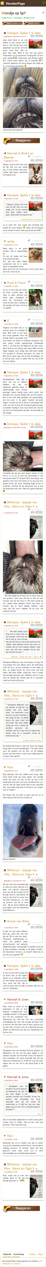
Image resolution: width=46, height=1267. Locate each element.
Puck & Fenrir (16, 282)
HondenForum (7, 17)
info (40, 1261)
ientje (11, 241)
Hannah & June (17, 999)
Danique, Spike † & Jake (24, 33)
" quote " (39, 36)
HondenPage (15, 3)
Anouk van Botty (18, 921)
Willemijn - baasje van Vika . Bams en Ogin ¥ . (20, 504)
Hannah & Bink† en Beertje (31, 219)
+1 (32, 1002)
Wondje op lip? (29, 17)
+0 (32, 36)
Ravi (10, 767)
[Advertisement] (23, 1234)
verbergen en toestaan (11, 1263)
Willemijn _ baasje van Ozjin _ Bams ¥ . (25, 657)
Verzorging (18, 17)
